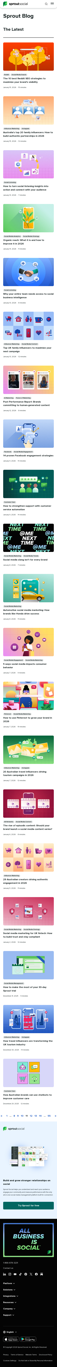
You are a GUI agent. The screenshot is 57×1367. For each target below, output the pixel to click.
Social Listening (10, 182)
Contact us (8, 1268)
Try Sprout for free (28, 1205)
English (10, 1332)
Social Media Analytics (12, 236)
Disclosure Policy (45, 1355)
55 (49, 1116)
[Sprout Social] (15, 4)
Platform (7, 1283)
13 (35, 1116)
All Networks (8, 821)
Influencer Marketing (11, 128)
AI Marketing (8, 398)
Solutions (8, 1290)
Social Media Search (19, 74)
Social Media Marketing (12, 556)
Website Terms (31, 1355)
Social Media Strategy (31, 236)
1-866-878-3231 (10, 1263)
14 (40, 1116)
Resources (8, 1302)
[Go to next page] (54, 1116)
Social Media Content (30, 344)
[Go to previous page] (3, 1116)
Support (7, 1315)
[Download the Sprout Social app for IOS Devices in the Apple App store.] (11, 1339)
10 (22, 1116)
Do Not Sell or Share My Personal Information (35, 1361)
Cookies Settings (9, 1361)
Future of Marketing (23, 398)
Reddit (6, 74)
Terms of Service (17, 1355)
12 (31, 1116)
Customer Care (9, 502)
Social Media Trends (31, 556)
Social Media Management (13, 983)
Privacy (5, 1355)
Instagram (25, 128)
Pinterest (7, 714)
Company (8, 1309)
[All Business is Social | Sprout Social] (28, 1240)
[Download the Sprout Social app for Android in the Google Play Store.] (28, 1339)
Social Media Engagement (23, 452)
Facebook (7, 452)
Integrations (9, 1296)
